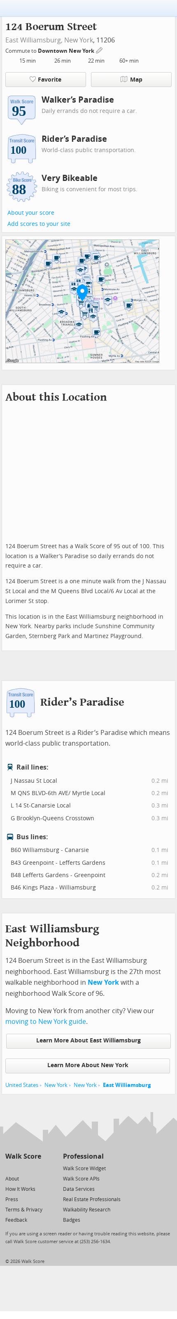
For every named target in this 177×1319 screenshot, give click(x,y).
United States (21, 1085)
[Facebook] (23, 1168)
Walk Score (23, 1156)
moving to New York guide (45, 1022)
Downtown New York (66, 51)
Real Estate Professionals (92, 1199)
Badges (71, 1220)
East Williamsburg (127, 1085)
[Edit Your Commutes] (99, 50)
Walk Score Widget (84, 1168)
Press (11, 1199)
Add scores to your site (38, 224)
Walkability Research (86, 1210)
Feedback (16, 1220)
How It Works (20, 1189)
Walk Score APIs (81, 1179)
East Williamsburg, (34, 40)
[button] (82, 292)
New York (78, 40)
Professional (83, 1156)
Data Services (79, 1189)
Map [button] (136, 79)
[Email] (35, 1168)
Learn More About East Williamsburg (88, 1040)
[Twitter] (10, 1168)
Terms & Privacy (23, 1210)
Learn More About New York (87, 1065)
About (12, 1179)
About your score (30, 212)
